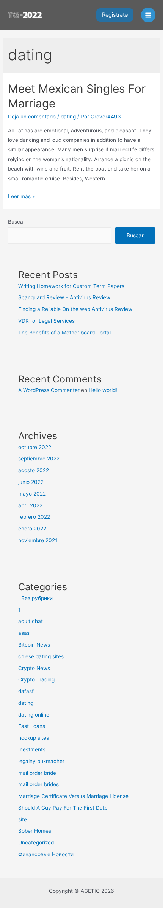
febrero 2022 (34, 517)
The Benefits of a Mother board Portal (64, 333)
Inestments (31, 749)
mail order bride (37, 773)
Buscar (16, 222)
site (22, 819)
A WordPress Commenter (49, 390)
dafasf (26, 691)
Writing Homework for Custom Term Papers (71, 286)
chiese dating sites (41, 656)
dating (68, 117)
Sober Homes (34, 831)
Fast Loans (31, 726)
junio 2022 (31, 482)
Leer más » (21, 196)
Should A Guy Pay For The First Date (63, 808)
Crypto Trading (36, 679)
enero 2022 (32, 529)
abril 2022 (30, 505)
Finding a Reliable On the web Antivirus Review (75, 309)
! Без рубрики (35, 598)
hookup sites (33, 738)
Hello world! (103, 390)
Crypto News (34, 668)
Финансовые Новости (46, 854)
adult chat (30, 621)
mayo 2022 (32, 494)
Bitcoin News (34, 645)
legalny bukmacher (41, 761)
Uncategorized (36, 843)
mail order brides (38, 784)
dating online (33, 715)
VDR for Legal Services (46, 321)
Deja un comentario (32, 117)
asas (24, 633)
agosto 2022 (33, 470)
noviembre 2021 (37, 540)
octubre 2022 (34, 447)
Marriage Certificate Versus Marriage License (73, 796)
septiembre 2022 (39, 459)
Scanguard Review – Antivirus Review (64, 297)
